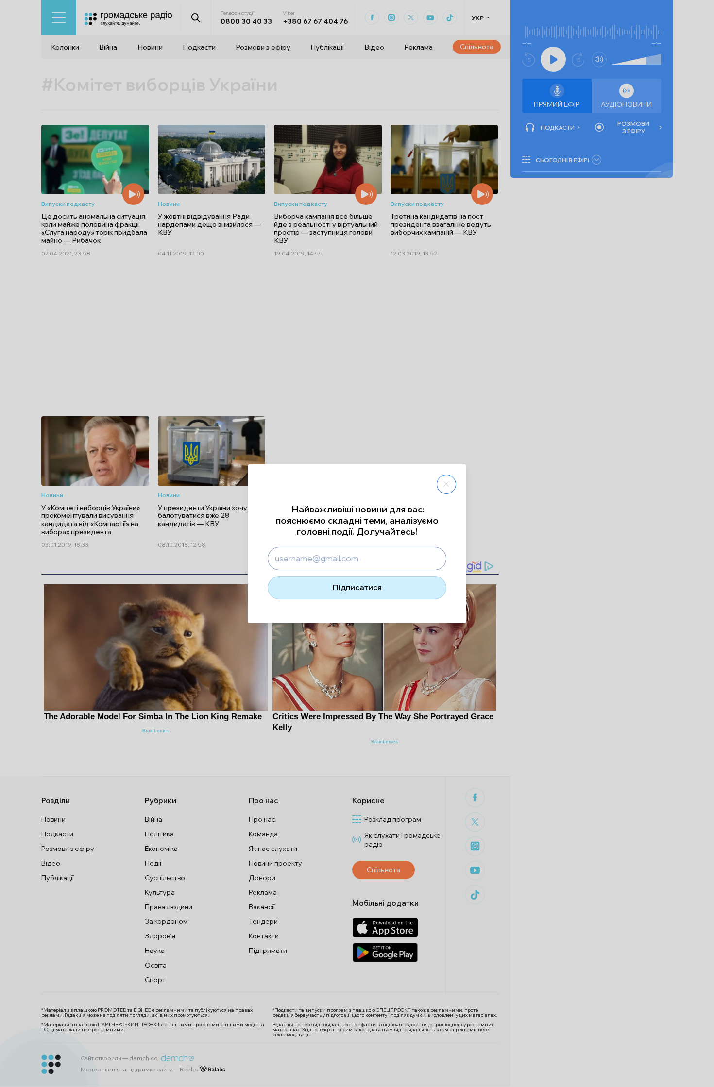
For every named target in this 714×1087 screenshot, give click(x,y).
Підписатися (357, 587)
